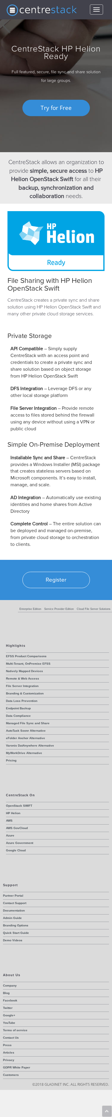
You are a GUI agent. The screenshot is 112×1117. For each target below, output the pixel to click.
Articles (8, 1052)
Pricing (11, 760)
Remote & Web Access (22, 678)
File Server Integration (22, 686)
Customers (11, 1075)
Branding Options (15, 925)
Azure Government (19, 843)
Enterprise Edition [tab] (30, 608)
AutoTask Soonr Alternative (26, 730)
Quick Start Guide (16, 932)
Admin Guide (12, 918)
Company (10, 985)
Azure (10, 835)
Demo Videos (12, 940)
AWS (9, 820)
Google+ (9, 1015)
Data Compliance (18, 715)
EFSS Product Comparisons (26, 656)
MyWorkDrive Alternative (24, 753)
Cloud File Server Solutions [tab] (94, 608)
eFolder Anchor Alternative (25, 738)
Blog (6, 993)
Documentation (14, 910)
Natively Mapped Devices (24, 671)
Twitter (8, 1007)
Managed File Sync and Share (28, 723)
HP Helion (13, 813)
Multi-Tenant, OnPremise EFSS (28, 663)
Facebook (10, 1000)
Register (56, 580)
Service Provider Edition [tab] (59, 608)
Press (7, 1045)
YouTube (9, 1022)
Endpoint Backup (18, 708)
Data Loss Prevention (21, 700)
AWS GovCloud (17, 828)
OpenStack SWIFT (19, 805)
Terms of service (15, 1030)
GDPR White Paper (16, 1067)
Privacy (8, 1060)
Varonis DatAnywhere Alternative (30, 745)
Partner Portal (13, 895)
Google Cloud (16, 850)
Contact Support (14, 903)
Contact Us (11, 1037)
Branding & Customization (25, 693)
